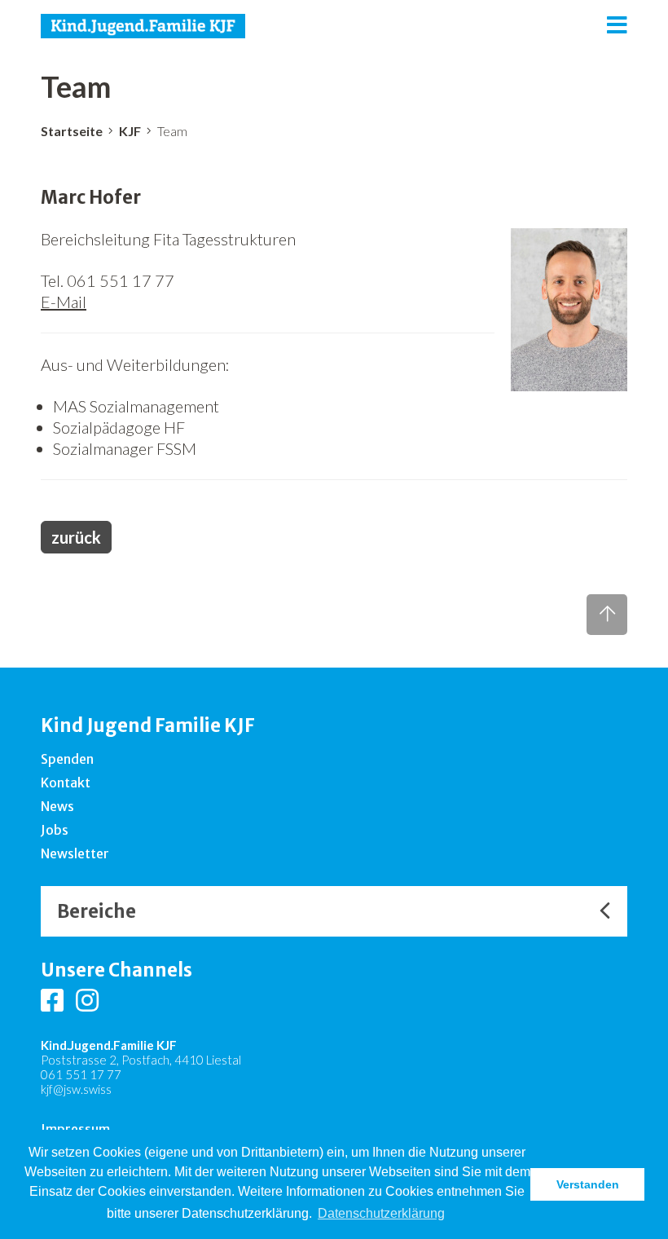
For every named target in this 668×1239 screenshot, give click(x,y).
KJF (130, 131)
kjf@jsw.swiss (76, 1089)
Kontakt (65, 782)
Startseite (72, 131)
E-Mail (63, 301)
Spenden (67, 759)
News (57, 806)
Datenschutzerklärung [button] (381, 1213)
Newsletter (75, 853)
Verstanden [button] (587, 1184)
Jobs (54, 830)
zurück (76, 537)
